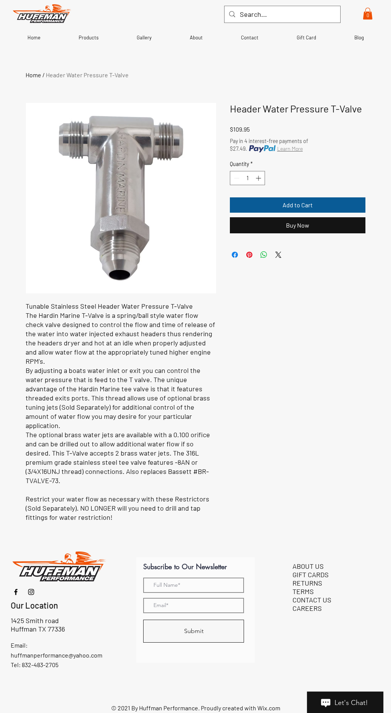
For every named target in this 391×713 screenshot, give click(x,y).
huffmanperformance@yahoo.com (56, 655)
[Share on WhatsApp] (263, 254)
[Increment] (259, 178)
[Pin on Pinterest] (249, 254)
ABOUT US (308, 566)
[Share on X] (278, 254)
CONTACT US (311, 600)
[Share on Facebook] (234, 254)
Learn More (290, 148)
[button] (368, 14)
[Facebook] (16, 592)
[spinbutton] (247, 178)
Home (33, 74)
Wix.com (268, 707)
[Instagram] (31, 592)
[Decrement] (236, 178)
